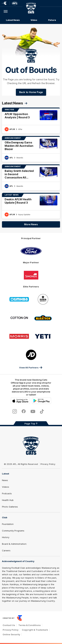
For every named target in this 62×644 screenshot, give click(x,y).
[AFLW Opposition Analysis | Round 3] (31, 120)
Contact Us (9, 625)
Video (34, 20)
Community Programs (13, 530)
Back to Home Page (31, 92)
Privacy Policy (48, 464)
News (5, 480)
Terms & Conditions (29, 625)
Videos (5, 487)
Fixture (52, 20)
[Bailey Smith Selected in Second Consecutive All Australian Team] (31, 177)
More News (31, 224)
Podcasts (7, 493)
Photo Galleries (10, 506)
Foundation (8, 524)
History (5, 537)
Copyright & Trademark (35, 629)
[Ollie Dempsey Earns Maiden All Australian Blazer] (31, 149)
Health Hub (8, 500)
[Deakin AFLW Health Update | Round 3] (31, 206)
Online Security (11, 634)
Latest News (13, 20)
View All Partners (29, 367)
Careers (6, 550)
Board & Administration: (14, 544)
